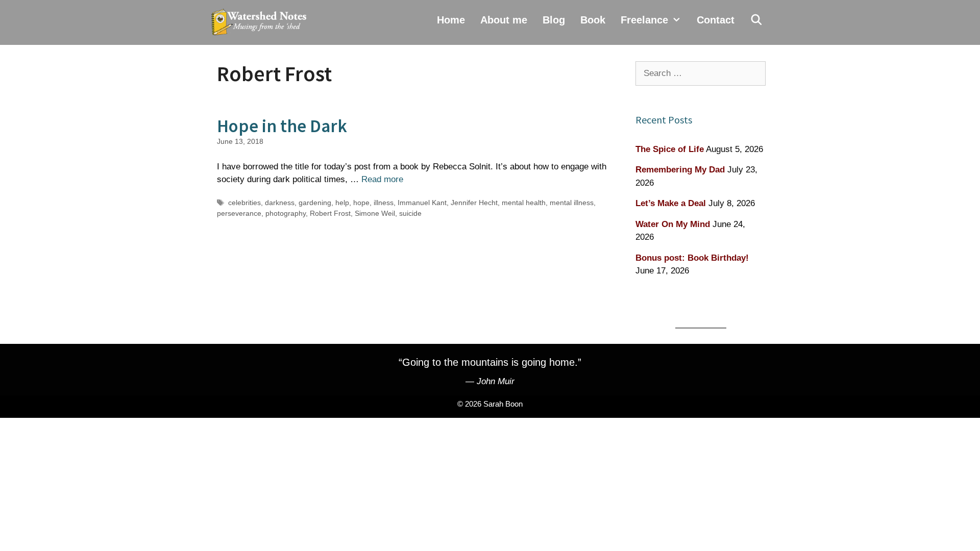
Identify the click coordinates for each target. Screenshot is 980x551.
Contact (715, 20)
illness (384, 202)
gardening (315, 202)
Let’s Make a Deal (670, 203)
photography (285, 213)
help (342, 202)
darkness (280, 202)
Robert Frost (330, 213)
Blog (554, 20)
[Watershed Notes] (261, 22)
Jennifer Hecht (474, 202)
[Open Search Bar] (756, 20)
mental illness (572, 202)
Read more (382, 179)
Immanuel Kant (422, 202)
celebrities (244, 202)
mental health (524, 202)
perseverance (239, 213)
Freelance (644, 20)
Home (451, 20)
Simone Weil (375, 213)
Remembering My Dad (680, 169)
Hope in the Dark (282, 126)
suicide (410, 213)
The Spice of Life (669, 149)
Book (592, 20)
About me (503, 20)
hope (361, 202)
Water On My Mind (672, 224)
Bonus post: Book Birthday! (692, 258)
